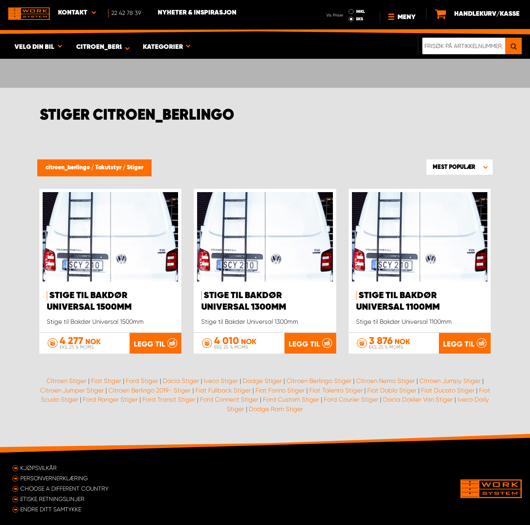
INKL (360, 12)
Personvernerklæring (54, 478)
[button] (459, 166)
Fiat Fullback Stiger (223, 390)
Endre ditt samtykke (50, 509)
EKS (359, 19)
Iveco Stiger (221, 381)
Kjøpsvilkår (38, 468)
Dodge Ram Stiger (276, 409)
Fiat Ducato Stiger (448, 390)
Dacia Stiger (181, 381)
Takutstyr (109, 168)
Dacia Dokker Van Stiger (418, 399)
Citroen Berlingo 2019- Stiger (149, 390)
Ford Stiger (142, 381)
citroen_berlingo (68, 168)
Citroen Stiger (66, 381)
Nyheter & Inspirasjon (197, 13)
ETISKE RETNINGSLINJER (52, 499)
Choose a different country (64, 488)
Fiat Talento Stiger (336, 390)
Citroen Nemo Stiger (385, 381)
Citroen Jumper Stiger (72, 390)
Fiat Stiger (106, 381)
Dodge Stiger (262, 381)
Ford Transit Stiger (168, 399)
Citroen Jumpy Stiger (450, 381)
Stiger (135, 168)
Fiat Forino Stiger (280, 390)
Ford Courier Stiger (351, 399)
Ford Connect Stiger (229, 399)
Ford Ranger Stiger (110, 399)
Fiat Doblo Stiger (392, 390)
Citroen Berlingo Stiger (319, 381)
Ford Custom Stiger (291, 399)
